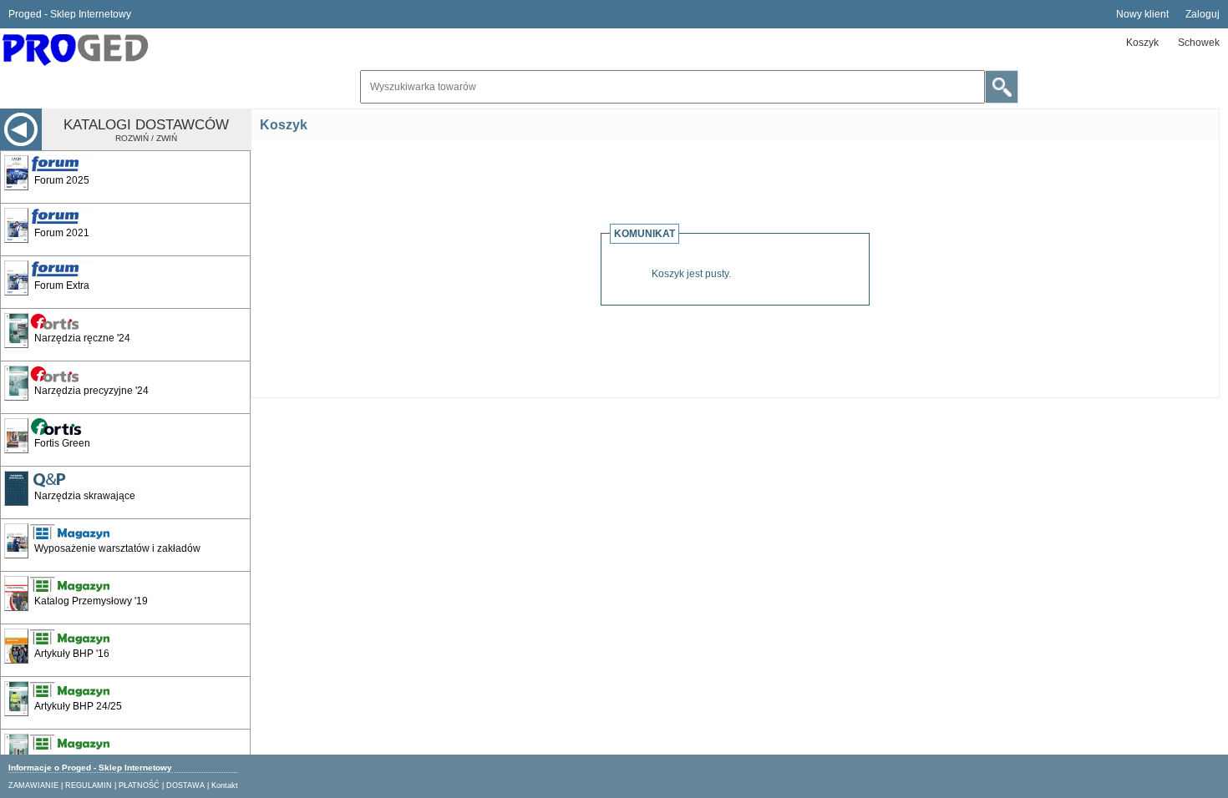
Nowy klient (1142, 14)
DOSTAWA (185, 785)
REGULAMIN (88, 785)
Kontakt (224, 785)
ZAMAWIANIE (33, 785)
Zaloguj (1202, 14)
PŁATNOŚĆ (139, 785)
